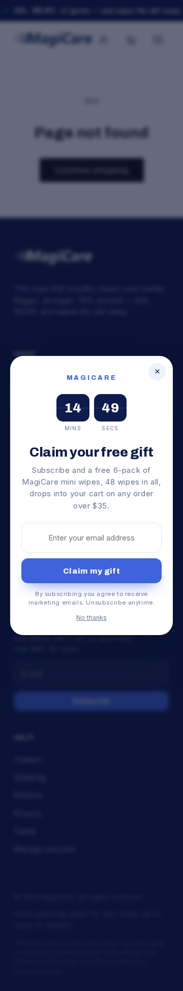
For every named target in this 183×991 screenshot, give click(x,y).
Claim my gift (91, 570)
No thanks (91, 617)
